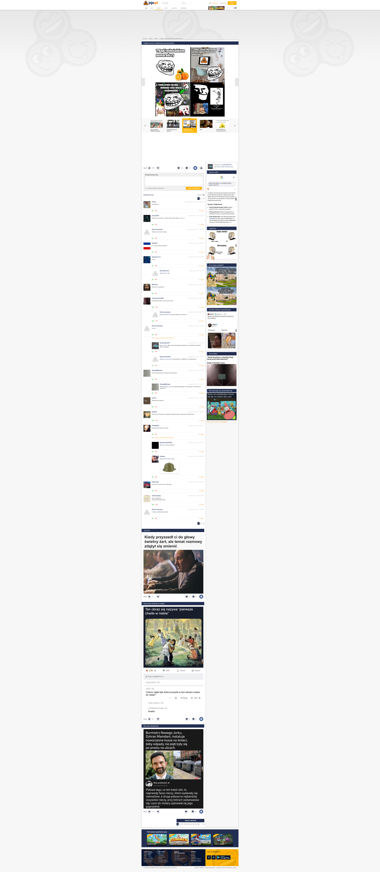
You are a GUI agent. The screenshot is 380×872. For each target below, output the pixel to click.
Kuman (162, 456)
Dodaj (232, 3)
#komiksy (227, 166)
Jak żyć (146, 530)
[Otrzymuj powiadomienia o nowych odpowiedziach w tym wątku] (203, 257)
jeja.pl (145, 38)
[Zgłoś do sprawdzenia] (201, 168)
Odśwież (199, 195)
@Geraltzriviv (163, 273)
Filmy (166, 8)
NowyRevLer (164, 271)
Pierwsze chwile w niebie (154, 603)
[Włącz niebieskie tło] (236, 7)
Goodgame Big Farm (163, 861)
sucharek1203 (165, 343)
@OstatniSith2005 (165, 314)
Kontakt (193, 853)
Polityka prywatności (196, 858)
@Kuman (162, 445)
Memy (158, 8)
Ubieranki (184, 8)
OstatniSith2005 (158, 298)
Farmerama (161, 853)
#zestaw (222, 166)
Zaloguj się (215, 3)
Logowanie (176, 856)
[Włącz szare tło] (234, 7)
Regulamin (193, 857)
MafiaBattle (161, 855)
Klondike (160, 858)
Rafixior (155, 284)
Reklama (193, 855)
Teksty (145, 855)
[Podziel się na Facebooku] (195, 168)
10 (198, 824)
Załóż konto (223, 3)
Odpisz (202, 210)
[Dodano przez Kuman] (170, 473)
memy (151, 38)
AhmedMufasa (157, 370)
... (201, 824)
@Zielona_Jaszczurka (166, 359)
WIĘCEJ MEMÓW (190, 820)
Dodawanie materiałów (179, 858)
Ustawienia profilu (178, 859)
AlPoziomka (156, 496)
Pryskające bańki (147, 860)
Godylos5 (155, 482)
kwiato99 (155, 216)
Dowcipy (174, 8)
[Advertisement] (190, 148)
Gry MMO (161, 852)
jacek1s (154, 412)
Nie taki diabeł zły (151, 726)
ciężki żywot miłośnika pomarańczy (171, 38)
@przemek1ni (163, 345)
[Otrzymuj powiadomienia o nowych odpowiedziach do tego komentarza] (203, 201)
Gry (152, 8)
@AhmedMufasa (164, 386)
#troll (218, 166)
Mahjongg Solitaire (147, 861)
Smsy (144, 857)
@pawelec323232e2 (165, 459)
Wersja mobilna (147, 853)
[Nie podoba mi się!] (160, 168)
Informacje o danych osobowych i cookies (196, 861)
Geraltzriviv (156, 257)
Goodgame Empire (162, 860)
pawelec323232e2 (166, 442)
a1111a (154, 398)
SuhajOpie (155, 425)
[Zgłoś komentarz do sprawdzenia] (201, 201)
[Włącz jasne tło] (233, 7)
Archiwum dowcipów (148, 858)
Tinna (154, 202)
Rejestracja (177, 855)
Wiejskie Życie (161, 857)
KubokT (155, 243)
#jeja (231, 166)
